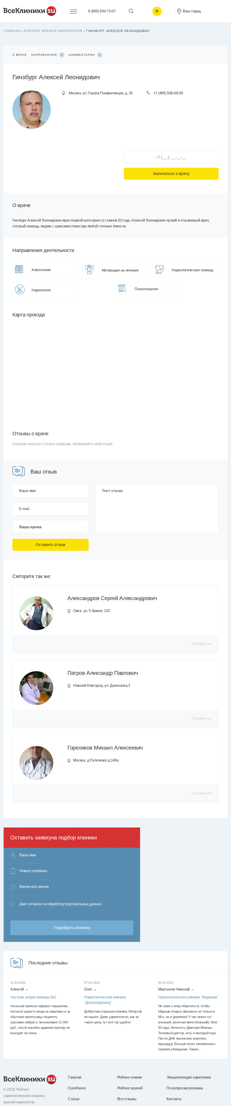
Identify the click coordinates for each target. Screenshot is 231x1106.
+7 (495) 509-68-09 (168, 93)
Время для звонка (34, 886)
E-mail (24, 509)
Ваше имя (27, 491)
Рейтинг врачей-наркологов (53, 31)
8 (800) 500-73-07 (102, 11)
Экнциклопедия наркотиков (188, 1077)
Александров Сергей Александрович (112, 598)
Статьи (73, 1099)
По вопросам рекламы (184, 1088)
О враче (19, 55)
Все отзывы (126, 1099)
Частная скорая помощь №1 (33, 997)
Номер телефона (33, 871)
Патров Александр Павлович (102, 673)
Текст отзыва (112, 491)
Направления (46, 55)
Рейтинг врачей (130, 1088)
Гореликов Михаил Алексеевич (105, 748)
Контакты (174, 1099)
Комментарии (84, 55)
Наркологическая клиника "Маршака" (188, 997)
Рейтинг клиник (129, 1077)
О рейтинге (77, 1088)
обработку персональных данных (74, 904)
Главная (11, 31)
